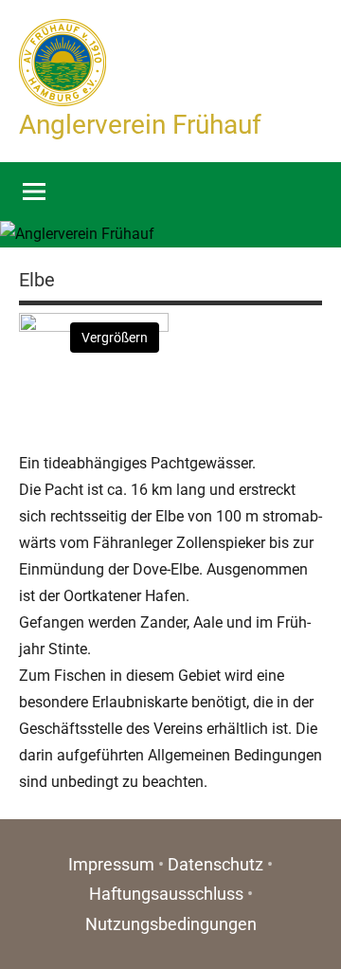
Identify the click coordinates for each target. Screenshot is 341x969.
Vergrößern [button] (114, 337)
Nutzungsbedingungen (171, 924)
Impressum (111, 864)
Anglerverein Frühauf (140, 124)
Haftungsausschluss (166, 894)
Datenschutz (215, 864)
